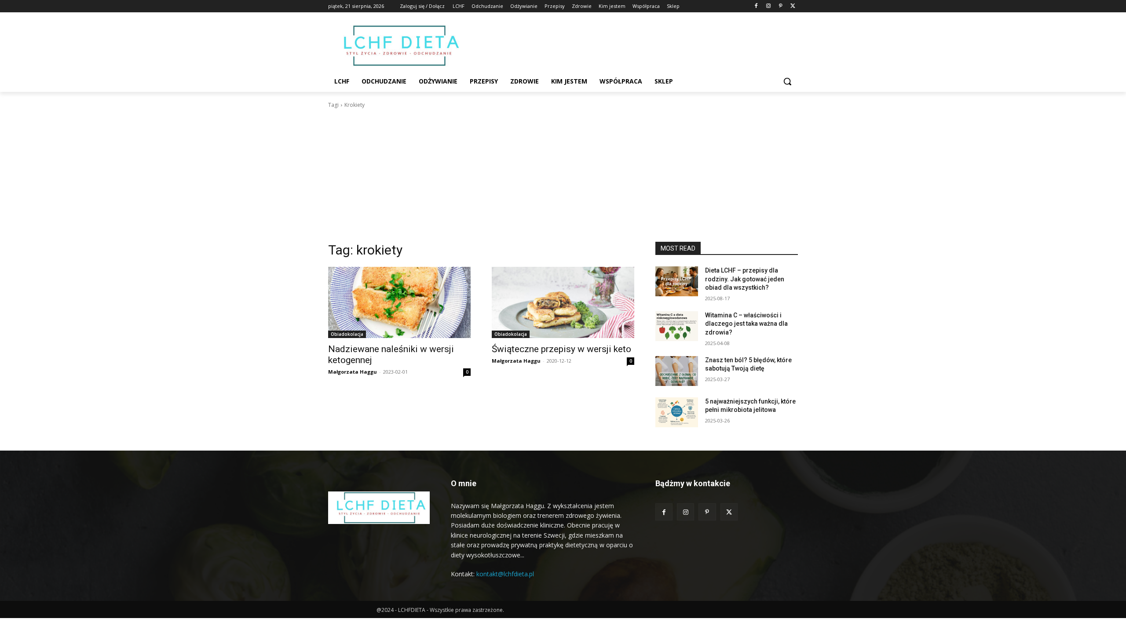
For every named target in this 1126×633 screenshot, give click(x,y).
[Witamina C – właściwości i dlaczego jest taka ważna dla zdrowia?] (676, 326)
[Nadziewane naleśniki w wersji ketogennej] (399, 302)
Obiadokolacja (347, 334)
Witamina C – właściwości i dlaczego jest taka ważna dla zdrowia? (746, 324)
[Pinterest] (780, 6)
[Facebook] (756, 6)
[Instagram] (769, 6)
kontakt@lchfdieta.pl (505, 574)
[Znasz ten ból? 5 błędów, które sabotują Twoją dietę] (676, 371)
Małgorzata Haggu (352, 371)
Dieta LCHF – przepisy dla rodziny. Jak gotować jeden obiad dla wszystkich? (744, 279)
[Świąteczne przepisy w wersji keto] (563, 302)
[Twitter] (793, 6)
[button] (787, 81)
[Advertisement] (563, 175)
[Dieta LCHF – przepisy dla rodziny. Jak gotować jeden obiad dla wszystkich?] (676, 281)
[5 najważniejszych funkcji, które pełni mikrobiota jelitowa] (676, 412)
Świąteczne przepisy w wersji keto (561, 349)
